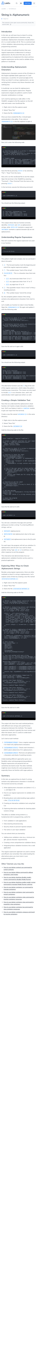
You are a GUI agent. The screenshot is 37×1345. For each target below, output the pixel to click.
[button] (21, 3)
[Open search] (16, 3)
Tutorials (12, 9)
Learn (3, 9)
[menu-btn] (34, 3)
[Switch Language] (21, 3)
